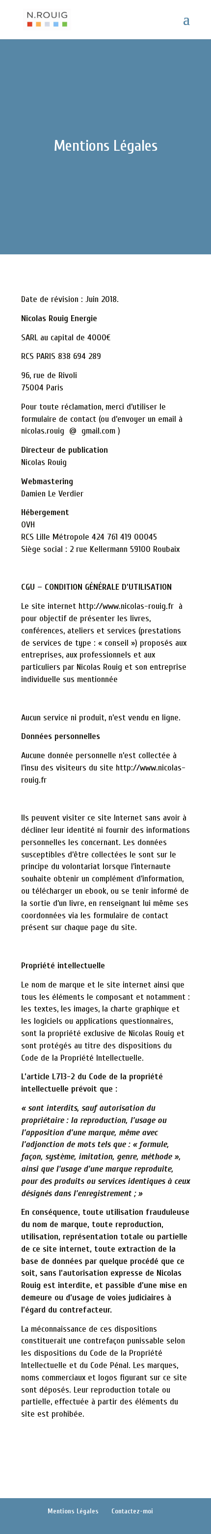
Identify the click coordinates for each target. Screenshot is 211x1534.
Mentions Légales (73, 1511)
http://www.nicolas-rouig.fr (126, 606)
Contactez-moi (132, 1511)
